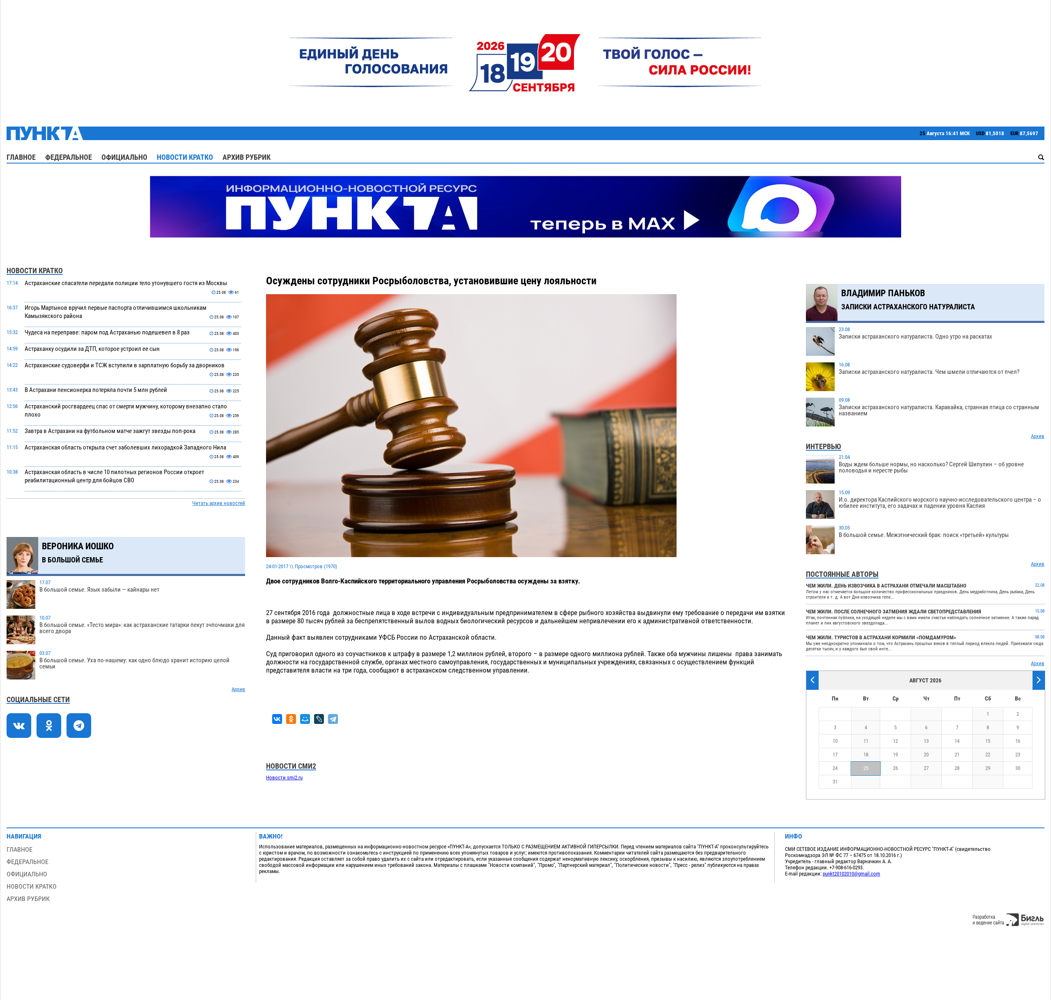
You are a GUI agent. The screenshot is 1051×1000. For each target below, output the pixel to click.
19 (895, 754)
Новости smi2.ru (284, 777)
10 (835, 741)
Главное (21, 157)
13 (926, 741)
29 (987, 768)
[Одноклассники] (291, 719)
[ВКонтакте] (277, 719)
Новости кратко (185, 157)
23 (1017, 754)
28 (957, 768)
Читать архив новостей (218, 503)
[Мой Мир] (305, 719)
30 (1017, 768)
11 (865, 741)
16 (1017, 741)
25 (865, 768)
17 (835, 754)
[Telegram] (333, 719)
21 (957, 754)
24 (835, 768)
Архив (238, 689)
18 (865, 754)
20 (926, 754)
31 (835, 782)
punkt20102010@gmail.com (851, 874)
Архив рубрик (247, 157)
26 (895, 768)
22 (987, 754)
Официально (124, 157)
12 (895, 741)
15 (987, 741)
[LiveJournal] (319, 719)
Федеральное (68, 157)
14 (957, 741)
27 (926, 768)
